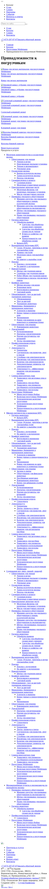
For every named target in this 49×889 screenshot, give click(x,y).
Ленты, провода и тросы (28, 508)
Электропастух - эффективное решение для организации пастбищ (30, 371)
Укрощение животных (27, 303)
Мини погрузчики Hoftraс (28, 394)
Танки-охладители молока (28, 176)
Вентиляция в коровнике (28, 290)
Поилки (15, 262)
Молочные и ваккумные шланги (31, 185)
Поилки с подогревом (26, 264)
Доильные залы (24, 169)
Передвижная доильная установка (32, 164)
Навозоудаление (18, 269)
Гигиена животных (20, 220)
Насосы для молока (25, 178)
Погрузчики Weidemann (16, 49)
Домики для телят (25, 252)
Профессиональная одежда (23, 343)
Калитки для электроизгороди (30, 362)
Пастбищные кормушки (27, 478)
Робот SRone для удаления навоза (32, 276)
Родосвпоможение (25, 331)
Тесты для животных (26, 341)
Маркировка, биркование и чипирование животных (23, 307)
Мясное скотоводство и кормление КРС (24, 413)
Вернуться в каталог (10, 148)
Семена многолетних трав (23, 376)
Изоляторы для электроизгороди (31, 359)
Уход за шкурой (24, 301)
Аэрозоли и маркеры (26, 310)
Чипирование (23, 317)
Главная (9, 45)
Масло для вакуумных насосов (30, 194)
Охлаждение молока (20, 171)
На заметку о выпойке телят (29, 259)
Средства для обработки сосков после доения (33, 230)
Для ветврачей (17, 329)
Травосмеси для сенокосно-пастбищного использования (29, 386)
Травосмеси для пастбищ (28, 383)
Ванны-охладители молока (29, 173)
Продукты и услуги (15, 847)
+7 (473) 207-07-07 (9, 39)
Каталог (9, 30)
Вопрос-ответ (12, 859)
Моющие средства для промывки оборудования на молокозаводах (31, 207)
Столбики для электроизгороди (31, 357)
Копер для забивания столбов (30, 483)
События (10, 14)
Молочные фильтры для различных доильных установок (31, 190)
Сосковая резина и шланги (23, 180)
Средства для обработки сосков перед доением (33, 225)
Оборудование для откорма (23, 324)
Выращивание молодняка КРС (25, 245)
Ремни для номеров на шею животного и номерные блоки (30, 321)
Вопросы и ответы (14, 17)
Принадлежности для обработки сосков (31, 239)
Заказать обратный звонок (29, 39)
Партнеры (10, 12)
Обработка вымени (25, 222)
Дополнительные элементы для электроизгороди (31, 365)
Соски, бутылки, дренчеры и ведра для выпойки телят (32, 249)
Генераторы (22, 350)
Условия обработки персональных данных (20, 878)
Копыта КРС (22, 243)
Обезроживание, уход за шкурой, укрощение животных (26, 295)
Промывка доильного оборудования (27, 196)
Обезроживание (24, 299)
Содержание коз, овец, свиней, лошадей (24, 571)
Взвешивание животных (28, 327)
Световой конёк (24, 292)
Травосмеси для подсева (27, 390)
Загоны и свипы (24, 471)
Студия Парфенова (26, 883)
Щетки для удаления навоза (29, 271)
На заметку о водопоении (28, 266)
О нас (8, 7)
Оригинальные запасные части (25, 187)
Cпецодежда (22, 345)
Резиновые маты (24, 287)
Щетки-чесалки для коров (28, 285)
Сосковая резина (24, 182)
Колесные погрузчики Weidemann (32, 397)
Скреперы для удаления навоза (30, 273)
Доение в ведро (24, 162)
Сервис (9, 10)
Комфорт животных (20, 283)
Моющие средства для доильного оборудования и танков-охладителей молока (32, 201)
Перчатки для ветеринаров (29, 334)
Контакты (10, 19)
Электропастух (18, 348)
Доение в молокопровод (27, 166)
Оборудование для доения (23, 159)
